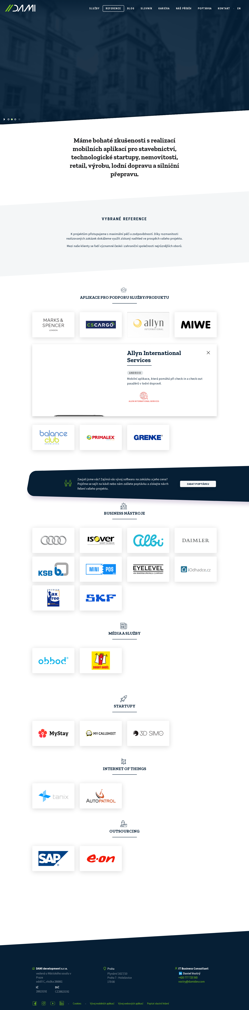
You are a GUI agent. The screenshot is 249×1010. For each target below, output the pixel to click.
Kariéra (164, 8)
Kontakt (224, 8)
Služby (94, 8)
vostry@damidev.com (191, 981)
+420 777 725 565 (188, 977)
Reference (113, 8)
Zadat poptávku (198, 499)
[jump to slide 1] (8, 119)
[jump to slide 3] (15, 119)
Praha (110, 969)
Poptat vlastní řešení (158, 1003)
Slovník (146, 8)
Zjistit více (111, 79)
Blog (130, 8)
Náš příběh (184, 8)
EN (239, 8)
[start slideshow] (5, 119)
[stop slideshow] (19, 119)
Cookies (77, 1003)
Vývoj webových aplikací (130, 1003)
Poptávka (205, 8)
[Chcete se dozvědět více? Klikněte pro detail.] (53, 324)
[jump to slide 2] (12, 119)
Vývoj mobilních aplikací (102, 1003)
